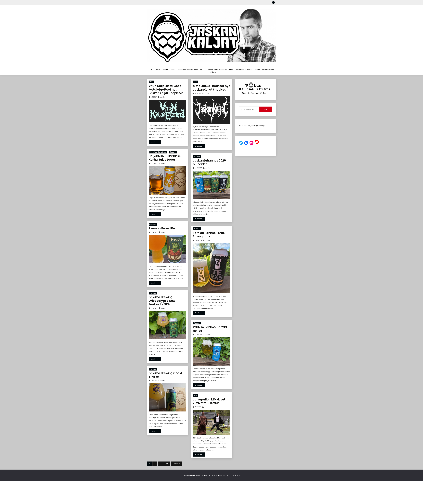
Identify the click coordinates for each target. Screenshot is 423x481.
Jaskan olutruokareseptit (264, 69)
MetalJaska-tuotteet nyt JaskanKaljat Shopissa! (211, 88)
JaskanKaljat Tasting (244, 69)
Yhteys (213, 72)
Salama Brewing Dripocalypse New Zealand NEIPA (162, 300)
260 (166, 464)
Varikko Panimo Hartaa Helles (210, 329)
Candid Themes (235, 475)
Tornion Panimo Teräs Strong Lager (209, 235)
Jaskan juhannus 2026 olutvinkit (209, 162)
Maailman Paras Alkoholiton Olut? (191, 69)
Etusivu (157, 69)
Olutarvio (173, 152)
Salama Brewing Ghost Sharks (165, 375)
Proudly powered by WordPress (195, 475)
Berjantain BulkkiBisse (157, 152)
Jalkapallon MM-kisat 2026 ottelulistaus (209, 401)
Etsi (150, 69)
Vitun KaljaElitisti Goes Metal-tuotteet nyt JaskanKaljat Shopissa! (166, 89)
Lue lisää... (155, 142)
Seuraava (176, 464)
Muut (151, 82)
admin (162, 97)
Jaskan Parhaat (169, 69)
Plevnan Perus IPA (162, 228)
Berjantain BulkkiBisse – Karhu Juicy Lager (166, 158)
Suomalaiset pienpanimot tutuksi (220, 69)
